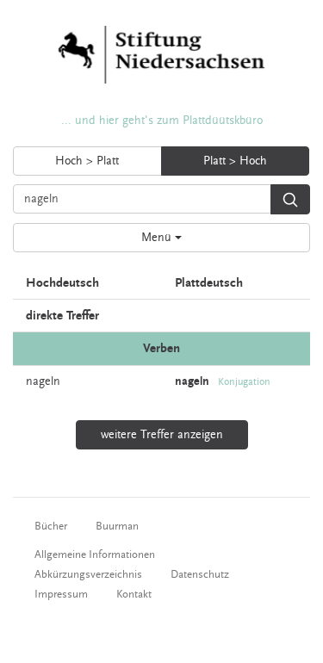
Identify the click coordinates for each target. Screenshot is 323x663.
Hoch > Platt (87, 161)
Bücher (50, 526)
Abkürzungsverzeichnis (88, 574)
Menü (158, 238)
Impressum (61, 594)
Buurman (117, 526)
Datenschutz (200, 574)
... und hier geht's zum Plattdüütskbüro (162, 120)
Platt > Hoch (235, 161)
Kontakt (134, 594)
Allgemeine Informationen (94, 554)
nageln (43, 381)
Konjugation (244, 381)
